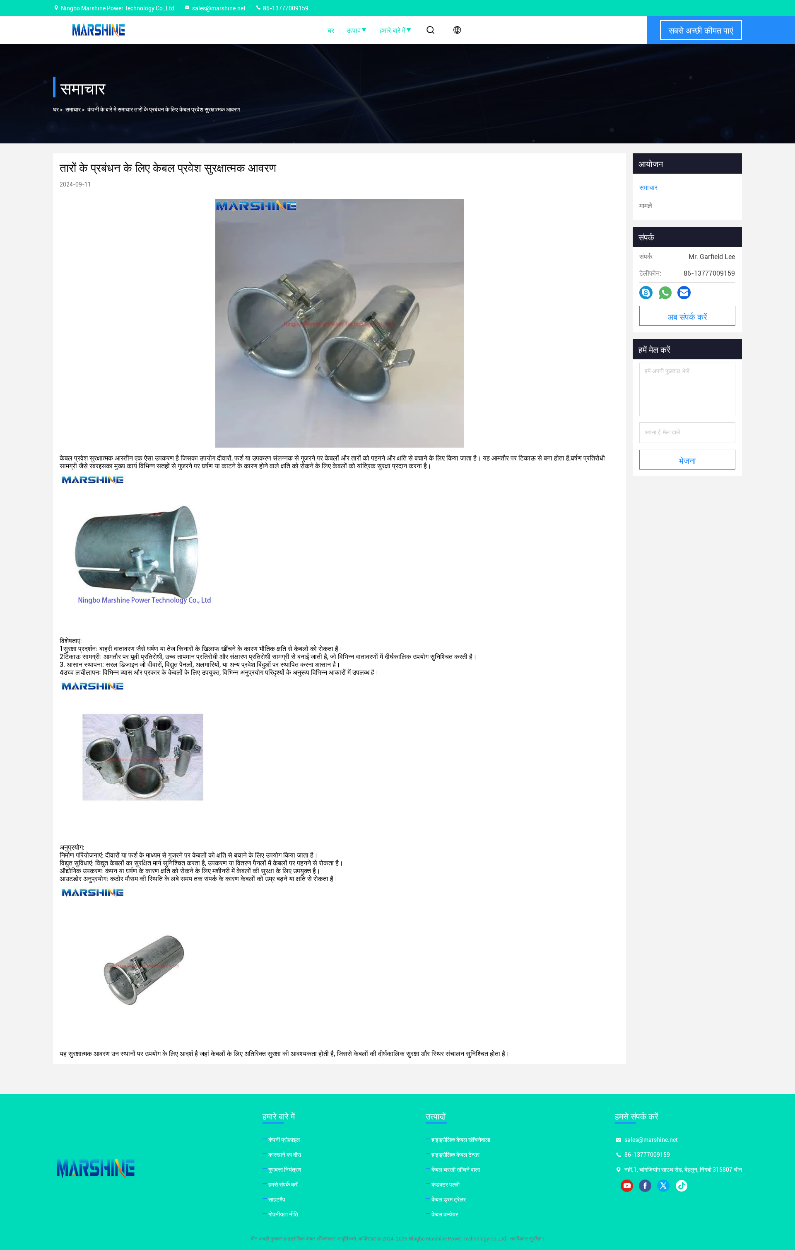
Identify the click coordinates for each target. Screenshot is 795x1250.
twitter (663, 1186)
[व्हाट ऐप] (665, 292)
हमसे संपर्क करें (283, 1184)
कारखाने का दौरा (284, 1154)
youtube (627, 1186)
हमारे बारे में (392, 30)
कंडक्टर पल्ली (445, 1184)
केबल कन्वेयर (444, 1214)
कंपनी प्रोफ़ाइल (284, 1139)
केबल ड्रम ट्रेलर (448, 1199)
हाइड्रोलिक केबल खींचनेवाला (460, 1139)
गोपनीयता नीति (283, 1214)
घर (331, 30)
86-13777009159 (285, 8)
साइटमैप (276, 1199)
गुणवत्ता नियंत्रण (284, 1169)
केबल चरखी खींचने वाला (455, 1169)
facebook (645, 1186)
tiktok (681, 1186)
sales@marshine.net (219, 8)
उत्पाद (354, 30)
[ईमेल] (684, 292)
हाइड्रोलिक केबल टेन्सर (455, 1154)
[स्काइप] (646, 292)
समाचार (73, 109)
